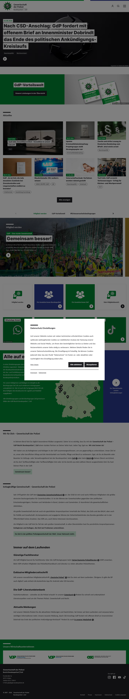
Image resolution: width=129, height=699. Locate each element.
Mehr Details (34, 365)
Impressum (33, 373)
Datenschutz (42, 373)
